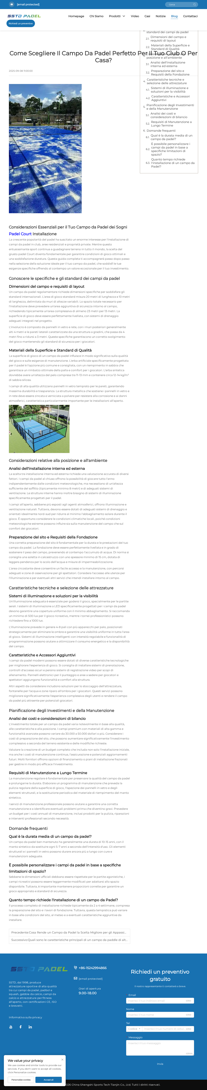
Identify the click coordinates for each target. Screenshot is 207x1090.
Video (135, 16)
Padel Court (21, 233)
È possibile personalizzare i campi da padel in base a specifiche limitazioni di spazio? (170, 149)
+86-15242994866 (93, 968)
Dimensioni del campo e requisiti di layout (168, 38)
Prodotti (115, 16)
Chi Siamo (97, 16)
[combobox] (134, 1029)
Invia (160, 1063)
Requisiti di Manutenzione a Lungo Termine (171, 123)
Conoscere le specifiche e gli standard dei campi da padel (168, 30)
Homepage (76, 16)
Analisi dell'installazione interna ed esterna (168, 64)
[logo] (39, 968)
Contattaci (190, 16)
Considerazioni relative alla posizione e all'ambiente (166, 55)
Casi (147, 16)
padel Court (26, 254)
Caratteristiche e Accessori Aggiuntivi (170, 98)
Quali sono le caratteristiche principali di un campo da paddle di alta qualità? (84, 940)
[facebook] (20, 1027)
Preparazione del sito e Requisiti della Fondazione (170, 72)
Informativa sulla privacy (25, 1017)
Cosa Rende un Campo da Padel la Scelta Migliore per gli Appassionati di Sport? (87, 932)
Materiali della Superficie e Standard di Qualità (170, 47)
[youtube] (11, 1027)
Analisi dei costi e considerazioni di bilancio (169, 115)
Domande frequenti (161, 130)
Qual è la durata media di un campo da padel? (171, 137)
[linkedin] (30, 1027)
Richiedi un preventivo (21, 23)
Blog (174, 16)
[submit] (194, 4)
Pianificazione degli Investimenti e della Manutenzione (170, 106)
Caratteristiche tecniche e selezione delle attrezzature (167, 81)
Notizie (161, 16)
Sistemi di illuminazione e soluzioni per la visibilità (169, 89)
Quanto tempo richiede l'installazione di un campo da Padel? (173, 163)
